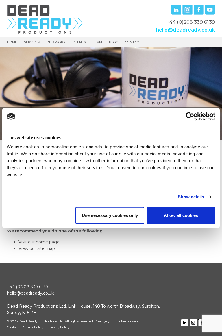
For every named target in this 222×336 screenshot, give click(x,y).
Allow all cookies (181, 215)
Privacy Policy (58, 327)
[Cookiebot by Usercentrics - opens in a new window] (190, 116)
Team (97, 42)
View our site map (36, 248)
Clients (79, 42)
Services (32, 42)
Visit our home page (39, 242)
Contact (133, 42)
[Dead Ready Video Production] (45, 18)
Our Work (56, 42)
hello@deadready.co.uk (185, 30)
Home (12, 42)
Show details (191, 196)
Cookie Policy (33, 327)
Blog (113, 42)
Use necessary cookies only (110, 215)
